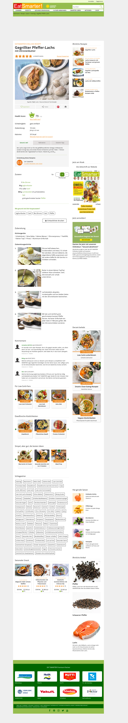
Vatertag (18, 481)
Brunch (59, 515)
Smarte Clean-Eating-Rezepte (86, 386)
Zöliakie (31, 532)
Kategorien (44, 707)
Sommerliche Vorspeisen (24, 545)
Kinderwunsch (62, 503)
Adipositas (40, 532)
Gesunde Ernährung (42, 10)
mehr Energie (63, 536)
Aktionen (88, 10)
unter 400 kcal (20, 490)
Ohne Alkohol (38, 494)
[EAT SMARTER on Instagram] (59, 710)
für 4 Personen (40, 511)
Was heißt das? (35, 119)
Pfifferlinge (89, 506)
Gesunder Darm (62, 540)
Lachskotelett (27, 192)
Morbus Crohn (20, 524)
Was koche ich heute (25, 464)
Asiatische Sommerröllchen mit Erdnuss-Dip (60, 582)
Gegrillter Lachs (90, 50)
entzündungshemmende (32, 549)
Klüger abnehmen (59, 10)
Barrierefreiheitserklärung (24, 707)
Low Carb (30, 490)
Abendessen (30, 519)
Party (63, 511)
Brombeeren (90, 518)
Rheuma (38, 524)
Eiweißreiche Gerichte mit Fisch (48, 486)
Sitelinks (30, 705)
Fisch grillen (20, 511)
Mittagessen (20, 519)
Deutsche (37, 507)
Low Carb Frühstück (25, 404)
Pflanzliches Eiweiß (42, 434)
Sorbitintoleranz (40, 528)
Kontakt (36, 705)
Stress (18, 536)
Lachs (75, 642)
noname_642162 (27, 345)
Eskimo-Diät (46, 481)
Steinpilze (89, 542)
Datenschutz (54, 705)
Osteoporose (20, 507)
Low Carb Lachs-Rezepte (23, 494)
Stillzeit (29, 507)
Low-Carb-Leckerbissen (86, 355)
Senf (28, 189)
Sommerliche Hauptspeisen (24, 553)
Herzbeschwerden (40, 503)
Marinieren (27, 481)
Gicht (30, 503)
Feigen (88, 530)
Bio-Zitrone (26, 182)
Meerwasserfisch (28, 515)
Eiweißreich (25, 434)
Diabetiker (27, 498)
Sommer (18, 10)
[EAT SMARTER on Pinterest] (54, 710)
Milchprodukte (49, 515)
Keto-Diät (59, 404)
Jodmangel (52, 503)
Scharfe (18, 515)
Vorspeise (40, 519)
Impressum (47, 705)
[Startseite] (28, 6)
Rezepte (28, 10)
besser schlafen (51, 536)
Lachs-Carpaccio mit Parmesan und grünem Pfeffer (92, 62)
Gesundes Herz (27, 536)
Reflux (46, 524)
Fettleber (30, 524)
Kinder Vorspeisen (40, 545)
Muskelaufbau (39, 536)
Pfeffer (43, 198)
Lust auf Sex (50, 540)
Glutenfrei (51, 545)
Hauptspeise (49, 519)
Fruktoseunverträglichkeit (55, 528)
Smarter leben (75, 10)
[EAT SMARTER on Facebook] (50, 710)
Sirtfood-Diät (40, 540)
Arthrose (18, 498)
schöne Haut (20, 540)
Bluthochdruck (60, 519)
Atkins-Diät (37, 481)
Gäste (58, 511)
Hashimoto (53, 524)
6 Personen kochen (55, 549)
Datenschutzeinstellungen (66, 705)
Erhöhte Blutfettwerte (40, 498)
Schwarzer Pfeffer (80, 615)
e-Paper (98, 204)
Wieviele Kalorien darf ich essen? (41, 137)
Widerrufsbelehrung (81, 705)
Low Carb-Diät (57, 481)
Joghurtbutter (27, 185)
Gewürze (39, 515)
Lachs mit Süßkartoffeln (93, 81)
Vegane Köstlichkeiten (86, 418)
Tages (44, 549)
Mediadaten (36, 707)
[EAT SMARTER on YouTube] (67, 710)
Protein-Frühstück (59, 434)
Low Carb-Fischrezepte (43, 490)
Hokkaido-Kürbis (91, 494)
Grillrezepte (60, 507)
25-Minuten (30, 511)
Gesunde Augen (21, 503)
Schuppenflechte (21, 532)
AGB (41, 705)
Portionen (62, 178)
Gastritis (29, 528)
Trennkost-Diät (20, 486)
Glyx (61, 486)
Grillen (52, 507)
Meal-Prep (58, 464)
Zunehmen (30, 540)
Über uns (18, 705)
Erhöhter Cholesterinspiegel (58, 498)
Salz (23, 195)
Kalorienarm (61, 545)
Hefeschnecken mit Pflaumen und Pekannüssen (42, 582)
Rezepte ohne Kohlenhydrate (45, 553)
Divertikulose (20, 528)
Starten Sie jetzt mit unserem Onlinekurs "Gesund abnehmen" (85, 245)
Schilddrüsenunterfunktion (54, 532)
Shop (97, 10)
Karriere (25, 705)
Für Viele (51, 511)
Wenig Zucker (60, 494)
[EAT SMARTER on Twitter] (63, 710)
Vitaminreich (49, 494)
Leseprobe (76, 204)
